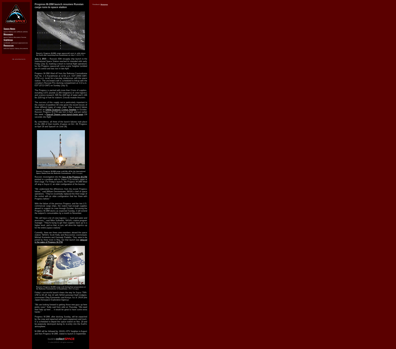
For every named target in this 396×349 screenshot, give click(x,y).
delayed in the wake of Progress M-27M (61, 241)
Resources (9, 45)
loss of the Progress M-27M (74, 177)
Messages (8, 34)
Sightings (8, 40)
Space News (9, 29)
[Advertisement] (16, 106)
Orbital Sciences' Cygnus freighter (60, 109)
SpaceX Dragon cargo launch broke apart (64, 114)
